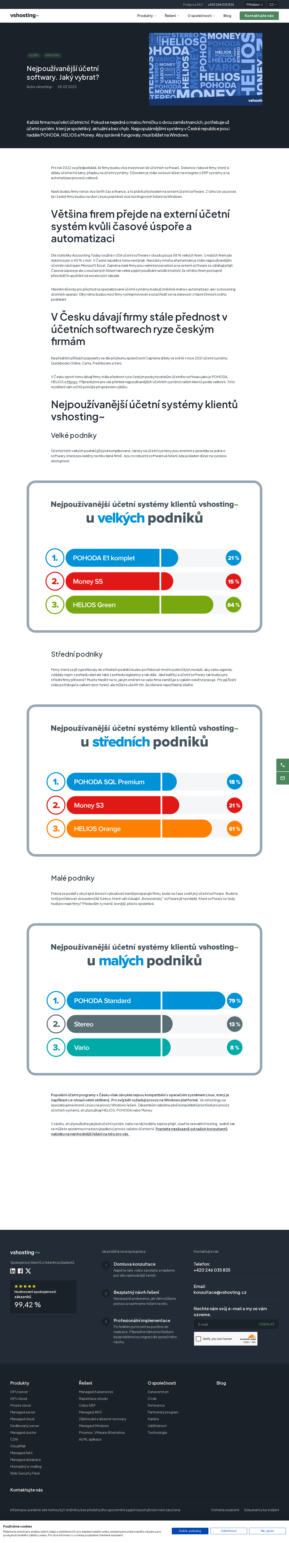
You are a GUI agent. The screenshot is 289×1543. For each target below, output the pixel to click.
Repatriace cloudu (93, 1398)
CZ (272, 4)
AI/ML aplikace (90, 1439)
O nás (152, 1398)
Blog (227, 15)
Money (72, 382)
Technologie (157, 1432)
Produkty (145, 15)
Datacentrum (158, 1391)
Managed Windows (94, 1425)
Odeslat (267, 1324)
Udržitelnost (157, 1425)
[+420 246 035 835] (282, 765)
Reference (156, 1405)
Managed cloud (22, 1419)
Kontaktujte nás (26, 1489)
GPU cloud (18, 1398)
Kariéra (153, 1419)
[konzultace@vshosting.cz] (282, 778)
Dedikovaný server (24, 1425)
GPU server (19, 1391)
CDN (14, 1439)
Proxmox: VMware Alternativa (102, 1432)
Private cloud (20, 1405)
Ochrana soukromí (225, 1510)
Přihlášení (253, 4)
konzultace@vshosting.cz (220, 1292)
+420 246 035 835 (221, 4)
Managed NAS (21, 1453)
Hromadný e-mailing (25, 1466)
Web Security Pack (25, 1473)
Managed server (22, 1412)
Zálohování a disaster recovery (102, 1419)
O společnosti (200, 15)
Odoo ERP (87, 1405)
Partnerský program (163, 1412)
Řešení (170, 15)
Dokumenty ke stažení (261, 1510)
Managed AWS (90, 1412)
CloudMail (17, 1446)
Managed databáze (25, 1459)
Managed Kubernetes (96, 1391)
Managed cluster (23, 1432)
